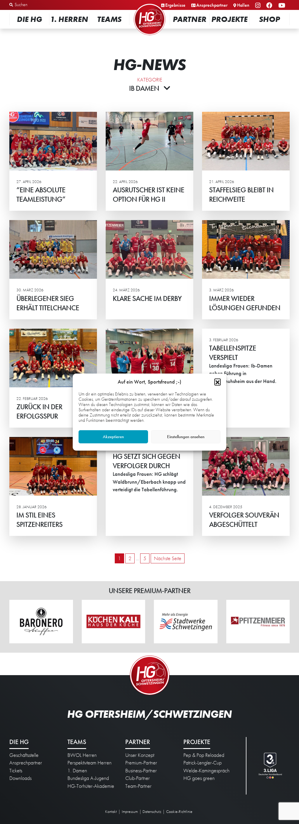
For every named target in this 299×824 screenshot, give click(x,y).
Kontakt (111, 811)
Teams (109, 19)
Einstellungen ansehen (185, 437)
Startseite (149, 4)
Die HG (29, 19)
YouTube (282, 6)
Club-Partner (137, 778)
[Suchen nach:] (40, 5)
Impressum (130, 811)
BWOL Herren (82, 755)
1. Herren (69, 19)
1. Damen (77, 770)
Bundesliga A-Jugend (88, 778)
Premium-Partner (141, 762)
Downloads (20, 778)
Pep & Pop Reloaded (203, 755)
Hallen (243, 5)
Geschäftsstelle (24, 755)
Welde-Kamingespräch (206, 770)
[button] (217, 381)
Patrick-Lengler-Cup (202, 762)
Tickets (15, 770)
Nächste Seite (167, 558)
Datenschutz (151, 811)
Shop (269, 19)
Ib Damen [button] (144, 88)
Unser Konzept (139, 755)
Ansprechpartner (211, 5)
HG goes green (199, 778)
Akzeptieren (113, 437)
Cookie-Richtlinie (179, 811)
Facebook (270, 6)
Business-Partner (141, 770)
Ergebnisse (175, 5)
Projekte (229, 19)
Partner (189, 19)
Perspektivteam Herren (89, 762)
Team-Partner (138, 786)
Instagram (258, 6)
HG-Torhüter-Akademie (90, 786)
